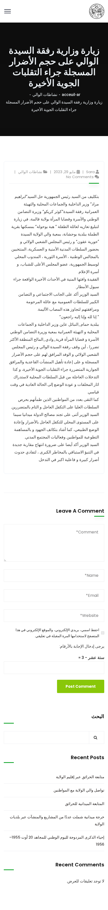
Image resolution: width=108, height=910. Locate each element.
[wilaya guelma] (96, 11)
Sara (90, 171)
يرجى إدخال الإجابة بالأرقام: (81, 646)
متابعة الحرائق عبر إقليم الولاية (80, 776)
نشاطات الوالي (44, 94)
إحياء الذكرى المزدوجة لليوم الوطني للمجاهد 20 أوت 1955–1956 (56, 841)
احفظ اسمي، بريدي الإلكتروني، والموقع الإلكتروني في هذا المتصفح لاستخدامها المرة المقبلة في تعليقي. (57, 633)
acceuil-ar (71, 94)
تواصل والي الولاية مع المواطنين (78, 790)
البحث (97, 716)
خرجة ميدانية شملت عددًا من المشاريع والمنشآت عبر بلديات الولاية (57, 820)
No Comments (80, 176)
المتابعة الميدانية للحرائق (84, 803)
